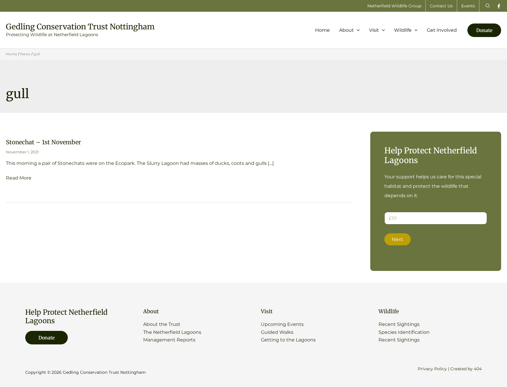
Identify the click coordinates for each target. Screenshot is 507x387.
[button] (488, 6)
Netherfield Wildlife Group (394, 6)
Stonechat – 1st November (43, 142)
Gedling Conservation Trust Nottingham (80, 26)
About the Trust (161, 324)
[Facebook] (498, 6)
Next (397, 239)
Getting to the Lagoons (288, 340)
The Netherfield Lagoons (172, 332)
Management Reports (169, 340)
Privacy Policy (432, 368)
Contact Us (441, 6)
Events (468, 6)
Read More (18, 178)
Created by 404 (466, 368)
